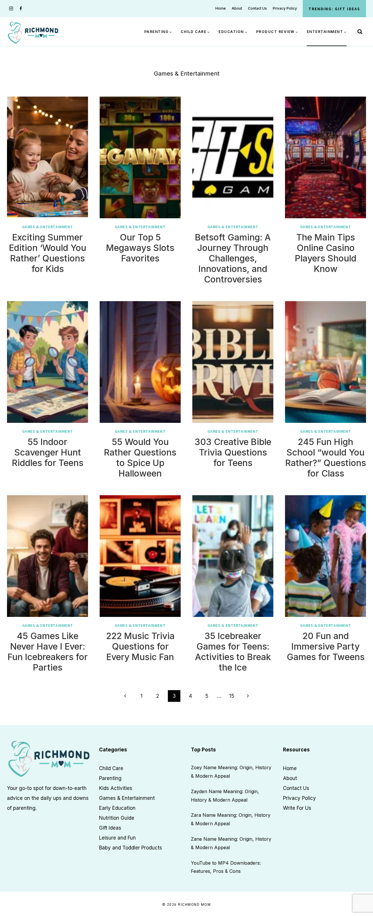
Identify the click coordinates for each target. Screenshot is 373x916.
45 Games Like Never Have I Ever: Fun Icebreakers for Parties (48, 652)
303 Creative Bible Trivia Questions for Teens (233, 452)
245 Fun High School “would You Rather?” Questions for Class (325, 458)
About (237, 8)
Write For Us (297, 808)
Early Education (117, 808)
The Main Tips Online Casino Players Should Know (325, 253)
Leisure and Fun (117, 838)
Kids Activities (115, 788)
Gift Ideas (110, 828)
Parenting (110, 778)
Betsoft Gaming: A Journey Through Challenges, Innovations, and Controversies (233, 258)
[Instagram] (11, 8)
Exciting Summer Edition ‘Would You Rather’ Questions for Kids (47, 253)
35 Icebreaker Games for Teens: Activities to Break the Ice (233, 652)
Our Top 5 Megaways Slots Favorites (140, 248)
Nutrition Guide (116, 818)
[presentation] (47, 157)
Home (220, 8)
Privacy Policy (285, 8)
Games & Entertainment (47, 226)
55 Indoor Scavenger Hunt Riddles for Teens (47, 452)
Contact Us (257, 8)
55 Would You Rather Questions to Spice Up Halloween (140, 458)
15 (231, 696)
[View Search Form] (360, 32)
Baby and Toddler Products (130, 848)
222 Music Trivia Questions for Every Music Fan (140, 646)
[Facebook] (21, 8)
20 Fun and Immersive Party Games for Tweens (326, 646)
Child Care (111, 768)
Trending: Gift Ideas (334, 8)
